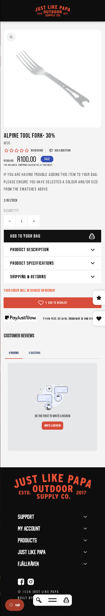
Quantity (11, 210)
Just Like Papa (46, 592)
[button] (66, 600)
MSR (7, 143)
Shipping (22, 165)
